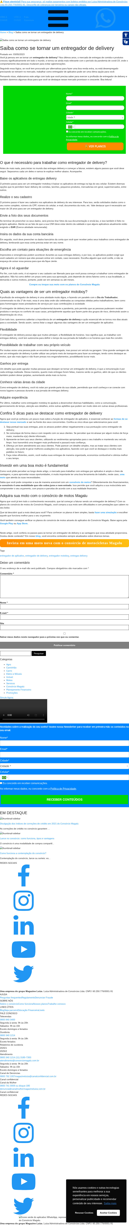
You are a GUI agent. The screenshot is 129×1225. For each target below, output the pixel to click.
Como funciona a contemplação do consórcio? (23, 853)
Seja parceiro (11, 1010)
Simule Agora (6, 697)
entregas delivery (78, 555)
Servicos (10, 683)
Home (3, 32)
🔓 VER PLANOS (95, 146)
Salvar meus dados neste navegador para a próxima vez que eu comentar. (39, 637)
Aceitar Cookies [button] (108, 1212)
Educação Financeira (28, 1010)
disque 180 (24, 1085)
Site (2, 623)
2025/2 (3, 1051)
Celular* (69, 122)
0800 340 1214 (7, 1035)
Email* (69, 103)
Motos (9, 680)
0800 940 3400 (7, 1019)
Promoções (12, 693)
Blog (10, 32)
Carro (9, 670)
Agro (8, 664)
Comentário (7, 573)
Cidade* (70, 112)
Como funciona (25, 1004)
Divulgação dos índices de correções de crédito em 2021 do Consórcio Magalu (39, 823)
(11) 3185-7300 (23, 1057)
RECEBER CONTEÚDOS (64, 799)
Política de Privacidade (63, 788)
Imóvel (9, 677)
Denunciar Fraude (44, 997)
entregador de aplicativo (12, 555)
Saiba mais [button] (110, 1203)
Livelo (42, 1010)
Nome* (69, 93)
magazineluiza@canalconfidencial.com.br (35, 1076)
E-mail (4, 613)
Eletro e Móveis (14, 674)
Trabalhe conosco (57, 1004)
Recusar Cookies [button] (84, 1212)
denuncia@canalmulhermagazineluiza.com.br (22, 1089)
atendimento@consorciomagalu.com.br (19, 1060)
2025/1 (3, 1048)
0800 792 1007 (7, 1076)
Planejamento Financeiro (18, 689)
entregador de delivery (36, 555)
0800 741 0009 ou (9, 1085)
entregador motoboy (59, 555)
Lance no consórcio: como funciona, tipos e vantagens (27, 838)
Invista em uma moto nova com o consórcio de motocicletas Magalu (64, 543)
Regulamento (28, 997)
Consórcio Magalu (15, 686)
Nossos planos (40, 1004)
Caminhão (11, 667)
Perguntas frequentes (11, 997)
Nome (4, 602)
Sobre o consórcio (9, 1004)
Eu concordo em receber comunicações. (87, 131)
